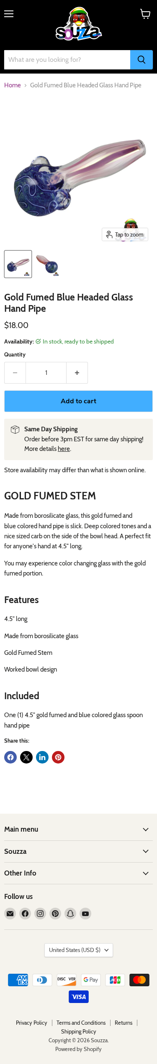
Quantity (15, 354)
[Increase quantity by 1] (77, 373)
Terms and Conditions (81, 1022)
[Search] (141, 59)
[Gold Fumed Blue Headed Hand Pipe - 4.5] (18, 264)
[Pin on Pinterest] (58, 757)
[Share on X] (26, 757)
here (64, 449)
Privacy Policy (31, 1022)
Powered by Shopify (78, 1049)
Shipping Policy (78, 1031)
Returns (123, 1022)
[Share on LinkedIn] (42, 757)
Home (12, 85)
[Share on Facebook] (10, 757)
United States (74, 950)
